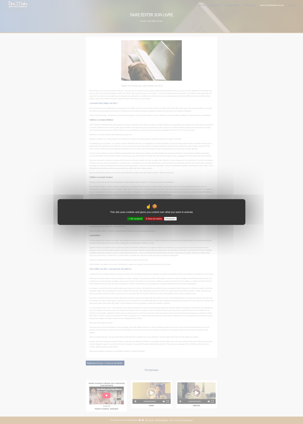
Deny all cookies (154, 219)
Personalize (170, 219)
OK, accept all (136, 219)
